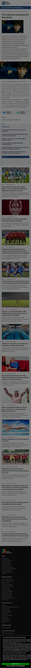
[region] (15, 651)
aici (3, 648)
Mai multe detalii (18, 642)
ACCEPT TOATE (15, 663)
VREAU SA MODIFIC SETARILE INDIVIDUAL (15, 665)
